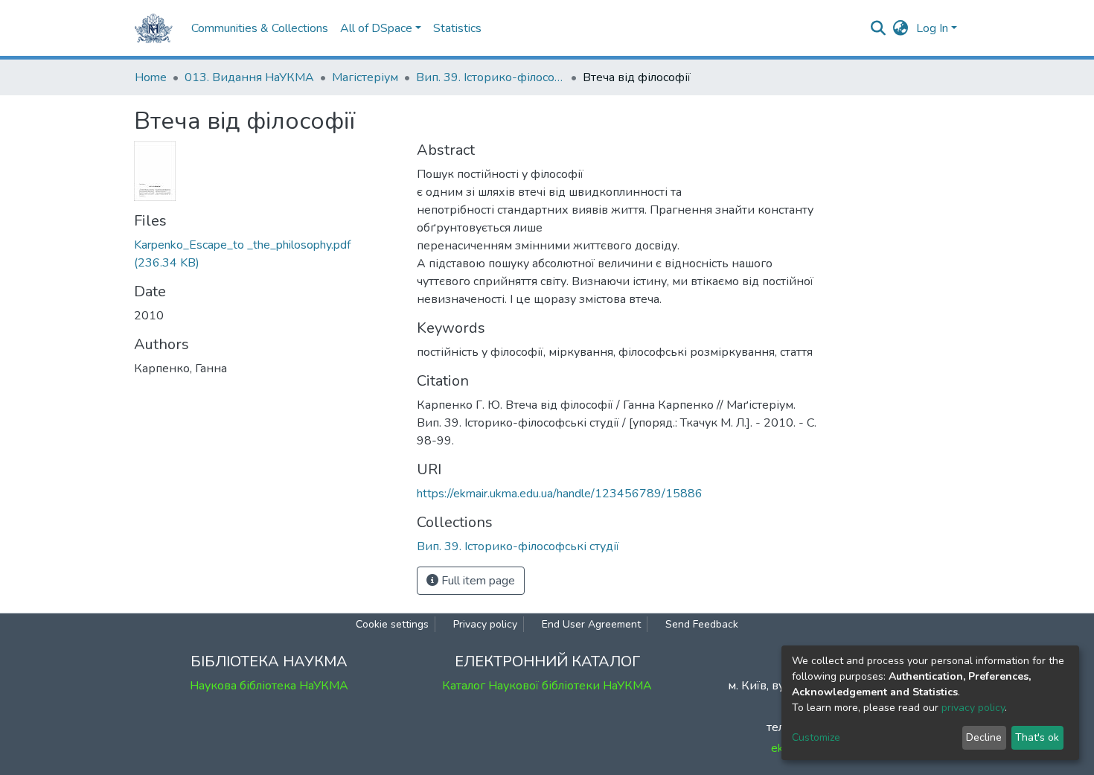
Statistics (457, 28)
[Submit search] (879, 28)
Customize (816, 737)
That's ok (1037, 737)
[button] (901, 28)
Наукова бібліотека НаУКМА (269, 685)
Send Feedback (701, 624)
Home (151, 77)
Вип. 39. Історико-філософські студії (490, 77)
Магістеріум (365, 77)
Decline (984, 737)
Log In (932, 28)
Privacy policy (485, 624)
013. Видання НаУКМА (249, 77)
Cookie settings (392, 624)
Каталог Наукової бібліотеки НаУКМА (547, 685)
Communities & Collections (259, 28)
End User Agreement (591, 624)
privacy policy (973, 708)
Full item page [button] (476, 581)
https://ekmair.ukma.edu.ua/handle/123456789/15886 (560, 493)
